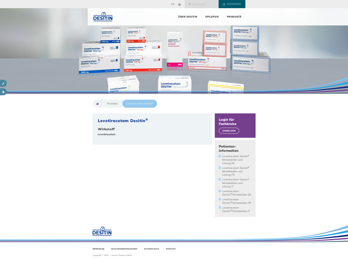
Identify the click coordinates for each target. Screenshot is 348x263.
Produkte (234, 16)
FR (172, 4)
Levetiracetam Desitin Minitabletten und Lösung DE (235, 160)
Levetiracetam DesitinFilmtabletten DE (236, 193)
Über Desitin (187, 16)
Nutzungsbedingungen (124, 249)
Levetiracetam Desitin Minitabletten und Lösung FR (235, 171)
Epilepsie (212, 16)
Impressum (98, 249)
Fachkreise (234, 4)
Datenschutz (151, 249)
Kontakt (171, 249)
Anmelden (229, 130)
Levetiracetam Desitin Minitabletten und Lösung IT (235, 183)
